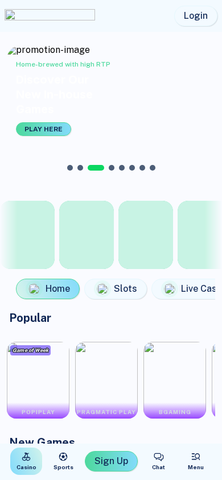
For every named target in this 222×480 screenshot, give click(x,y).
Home (58, 288)
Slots (125, 288)
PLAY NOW (168, 129)
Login (196, 15)
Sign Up (111, 461)
